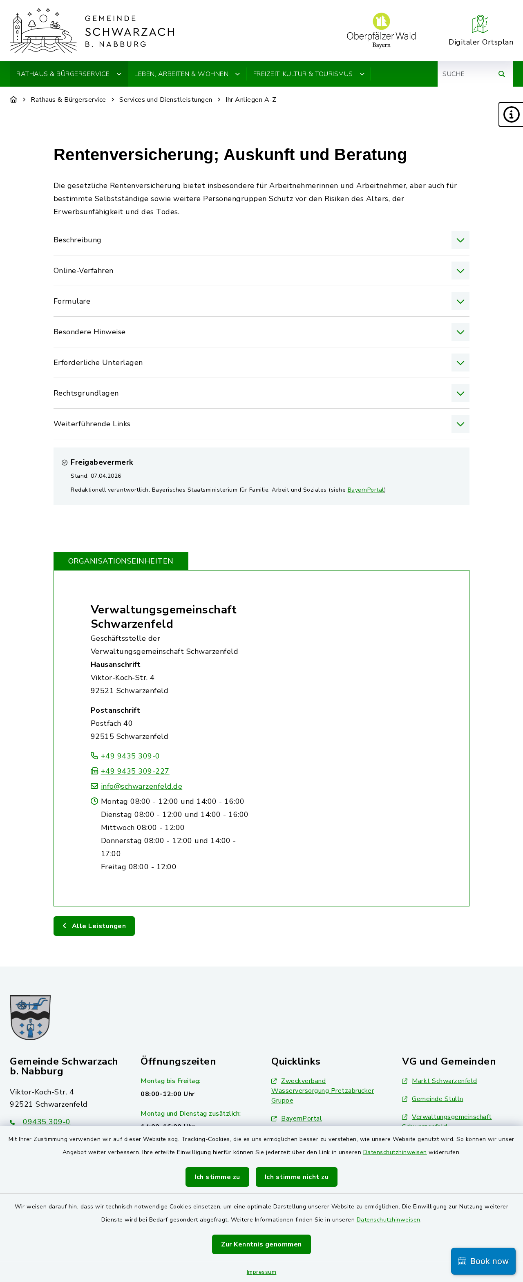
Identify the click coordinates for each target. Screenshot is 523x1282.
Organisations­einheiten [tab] (121, 561)
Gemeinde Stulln (437, 1098)
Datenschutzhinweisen (395, 1152)
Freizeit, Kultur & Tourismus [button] (303, 73)
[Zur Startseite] (14, 100)
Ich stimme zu (217, 1176)
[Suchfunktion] (501, 74)
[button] (510, 114)
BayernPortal (366, 490)
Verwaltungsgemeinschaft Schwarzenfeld (164, 617)
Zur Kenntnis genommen (261, 1244)
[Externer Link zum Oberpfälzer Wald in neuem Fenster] (381, 30)
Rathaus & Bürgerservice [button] (63, 73)
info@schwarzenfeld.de (142, 786)
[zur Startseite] (92, 30)
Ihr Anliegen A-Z (251, 99)
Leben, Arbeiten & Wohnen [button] (181, 73)
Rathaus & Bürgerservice (68, 99)
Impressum (262, 1272)
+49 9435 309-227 (135, 771)
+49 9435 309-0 (130, 756)
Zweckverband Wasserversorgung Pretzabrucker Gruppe (322, 1090)
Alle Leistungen (98, 926)
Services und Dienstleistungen (165, 99)
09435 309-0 (47, 1122)
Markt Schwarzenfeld (444, 1080)
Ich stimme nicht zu (297, 1176)
